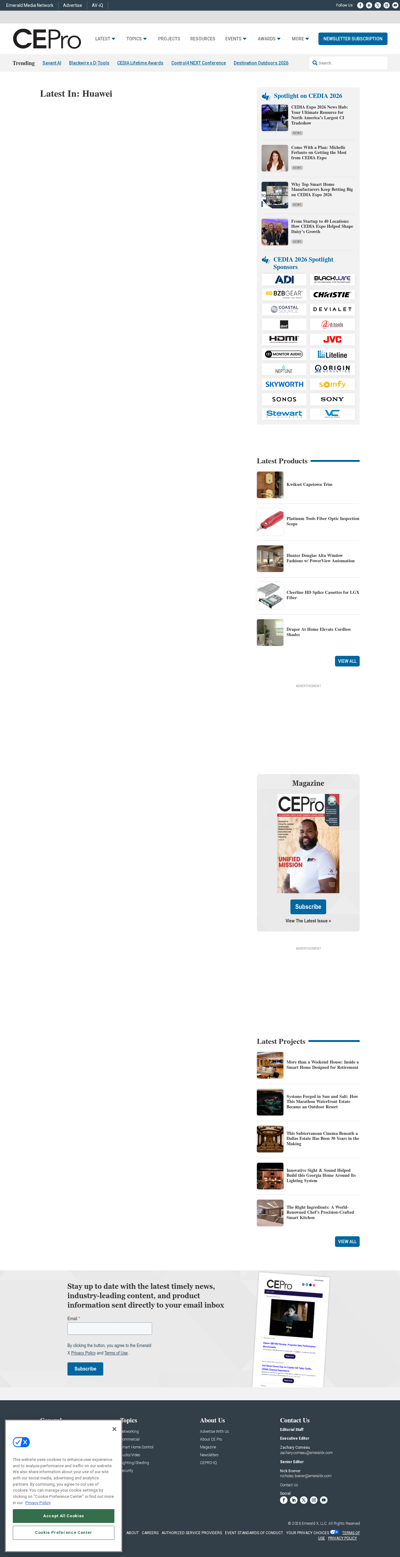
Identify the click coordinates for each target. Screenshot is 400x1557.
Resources (202, 39)
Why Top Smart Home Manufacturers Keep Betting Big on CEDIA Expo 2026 (322, 189)
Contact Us (289, 1485)
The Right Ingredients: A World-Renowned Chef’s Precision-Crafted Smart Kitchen (320, 1212)
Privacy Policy (38, 1502)
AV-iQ (97, 5)
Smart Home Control (136, 1447)
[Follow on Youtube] (395, 5)
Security (126, 1471)
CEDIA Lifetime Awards (140, 62)
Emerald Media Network (29, 5)
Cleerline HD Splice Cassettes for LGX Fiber (323, 595)
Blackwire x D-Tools (89, 62)
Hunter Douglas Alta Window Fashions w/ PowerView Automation (321, 558)
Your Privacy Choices (307, 1533)
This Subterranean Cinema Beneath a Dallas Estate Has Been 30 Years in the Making (323, 1138)
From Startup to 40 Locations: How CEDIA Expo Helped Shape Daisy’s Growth (322, 226)
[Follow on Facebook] (360, 5)
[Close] (114, 1429)
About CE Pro (211, 1439)
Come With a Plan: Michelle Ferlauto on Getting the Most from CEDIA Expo (319, 152)
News (297, 133)
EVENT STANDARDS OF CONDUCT (254, 1533)
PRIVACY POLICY (342, 1538)
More (298, 39)
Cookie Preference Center (63, 1532)
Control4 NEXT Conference (198, 62)
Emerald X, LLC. (315, 1523)
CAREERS (150, 1533)
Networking (129, 1432)
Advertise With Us (214, 1432)
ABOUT (132, 1533)
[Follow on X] (378, 5)
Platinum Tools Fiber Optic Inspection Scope (323, 521)
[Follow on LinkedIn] (369, 5)
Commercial (130, 1439)
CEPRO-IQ (208, 1463)
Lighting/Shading (134, 1463)
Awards (267, 39)
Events (233, 39)
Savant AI (51, 62)
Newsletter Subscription (352, 38)
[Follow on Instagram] (386, 5)
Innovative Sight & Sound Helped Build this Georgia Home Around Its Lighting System (321, 1175)
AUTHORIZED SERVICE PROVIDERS (192, 1533)
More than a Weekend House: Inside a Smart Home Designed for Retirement (323, 1064)
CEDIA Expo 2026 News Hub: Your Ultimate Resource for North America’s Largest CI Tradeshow (319, 115)
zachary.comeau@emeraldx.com (306, 1453)
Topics (134, 39)
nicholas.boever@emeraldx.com (306, 1476)
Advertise (72, 5)
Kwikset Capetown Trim (309, 484)
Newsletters (209, 1455)
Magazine (208, 1447)
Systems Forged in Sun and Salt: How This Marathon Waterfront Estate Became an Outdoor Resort (322, 1101)
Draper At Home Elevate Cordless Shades (319, 632)
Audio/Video (130, 1455)
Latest (102, 39)
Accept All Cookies (63, 1515)
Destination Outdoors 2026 (261, 62)
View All (347, 661)
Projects (169, 39)
